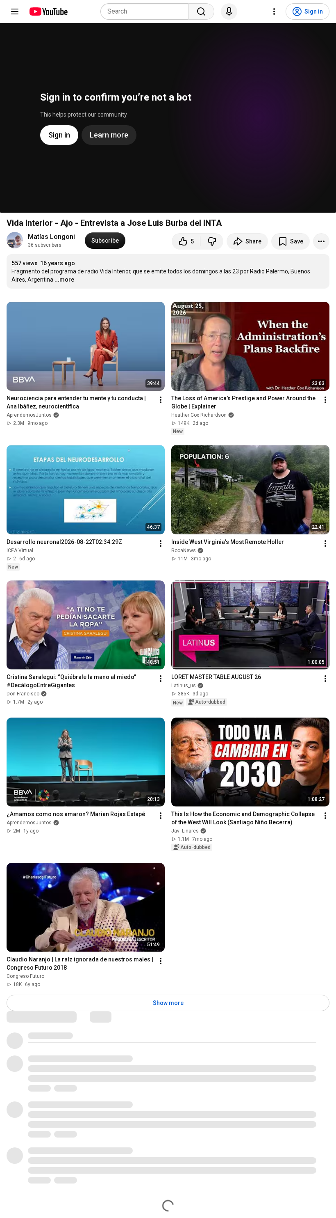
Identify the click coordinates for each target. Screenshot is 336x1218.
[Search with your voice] (229, 11)
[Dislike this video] (211, 241)
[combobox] (146, 11)
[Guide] (15, 11)
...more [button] (64, 279)
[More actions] (321, 241)
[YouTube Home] (48, 11)
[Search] (201, 11)
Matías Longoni (51, 237)
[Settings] (274, 11)
